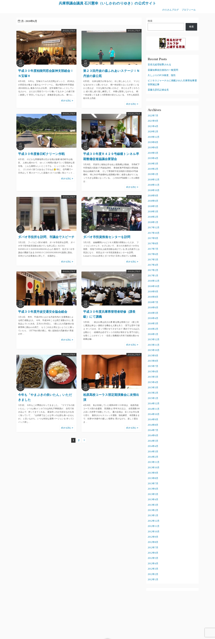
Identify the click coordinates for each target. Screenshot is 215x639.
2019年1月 (153, 174)
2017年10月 (153, 233)
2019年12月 (153, 137)
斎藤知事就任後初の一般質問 (163, 70)
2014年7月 (153, 430)
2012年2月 (153, 574)
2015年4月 (153, 382)
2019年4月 (153, 158)
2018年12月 (153, 179)
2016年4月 (153, 318)
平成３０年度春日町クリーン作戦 (41, 154)
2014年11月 (153, 409)
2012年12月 (153, 521)
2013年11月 (153, 462)
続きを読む (66, 100)
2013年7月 (153, 483)
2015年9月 (153, 355)
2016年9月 (153, 291)
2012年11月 (153, 526)
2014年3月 (153, 451)
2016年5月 (153, 313)
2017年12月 (153, 227)
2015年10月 (153, 350)
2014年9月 (153, 419)
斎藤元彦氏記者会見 (158, 90)
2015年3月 (153, 387)
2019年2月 (153, 169)
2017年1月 (153, 275)
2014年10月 (153, 414)
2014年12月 (153, 403)
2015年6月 (153, 371)
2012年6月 (153, 553)
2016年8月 (153, 297)
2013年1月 (153, 515)
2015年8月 (153, 361)
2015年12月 (153, 339)
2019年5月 (153, 153)
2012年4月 (153, 563)
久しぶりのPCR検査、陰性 (162, 75)
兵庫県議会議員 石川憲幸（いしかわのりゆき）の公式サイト (107, 3)
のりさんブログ (170, 9)
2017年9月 (153, 238)
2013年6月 (153, 488)
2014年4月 (153, 446)
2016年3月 (153, 323)
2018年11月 (153, 185)
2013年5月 (153, 494)
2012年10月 (153, 531)
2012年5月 (153, 558)
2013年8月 (153, 478)
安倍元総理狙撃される (159, 64)
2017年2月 (153, 270)
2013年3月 (153, 505)
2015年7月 (153, 366)
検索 (150, 21)
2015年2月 (153, 393)
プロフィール (189, 9)
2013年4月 (153, 499)
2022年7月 (153, 115)
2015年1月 (153, 398)
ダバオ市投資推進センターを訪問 (106, 237)
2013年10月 (153, 467)
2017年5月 (153, 259)
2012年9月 (153, 537)
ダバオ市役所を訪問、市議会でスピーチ (46, 237)
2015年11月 (153, 345)
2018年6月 (153, 201)
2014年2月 (153, 457)
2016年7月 (153, 302)
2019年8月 (153, 142)
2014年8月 (153, 425)
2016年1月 (153, 334)
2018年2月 (153, 217)
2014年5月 (153, 441)
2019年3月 (153, 163)
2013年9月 (153, 473)
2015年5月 (153, 377)
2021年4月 (153, 126)
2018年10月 (153, 190)
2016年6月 (153, 307)
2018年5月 (153, 206)
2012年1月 (153, 579)
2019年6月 (153, 147)
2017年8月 (153, 243)
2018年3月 (153, 211)
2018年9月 (153, 195)
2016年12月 (153, 281)
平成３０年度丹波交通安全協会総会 (42, 311)
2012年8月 (153, 542)
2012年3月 (153, 568)
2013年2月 (153, 510)
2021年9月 (153, 121)
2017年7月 (153, 249)
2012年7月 (153, 547)
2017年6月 (153, 254)
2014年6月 (153, 435)
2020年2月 (153, 131)
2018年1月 (153, 222)
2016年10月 (153, 286)
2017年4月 (153, 265)
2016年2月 (153, 329)
